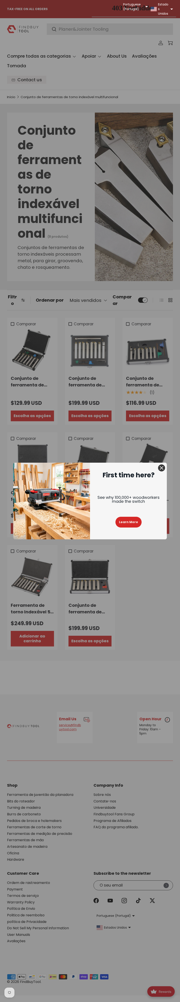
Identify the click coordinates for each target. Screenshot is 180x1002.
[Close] (161, 468)
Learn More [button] (128, 522)
